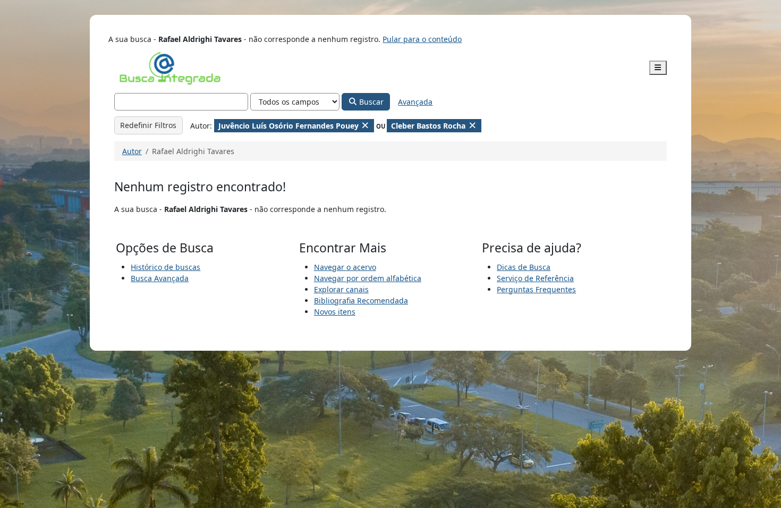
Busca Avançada (160, 278)
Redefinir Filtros (148, 125)
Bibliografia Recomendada (361, 300)
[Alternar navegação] (658, 68)
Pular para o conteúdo (422, 39)
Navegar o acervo (345, 267)
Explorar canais (341, 289)
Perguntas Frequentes (536, 289)
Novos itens (334, 312)
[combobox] (181, 102)
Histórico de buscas (165, 267)
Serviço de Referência (535, 278)
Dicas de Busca (523, 267)
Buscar (370, 102)
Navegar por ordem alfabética (367, 278)
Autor (132, 151)
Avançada (415, 102)
